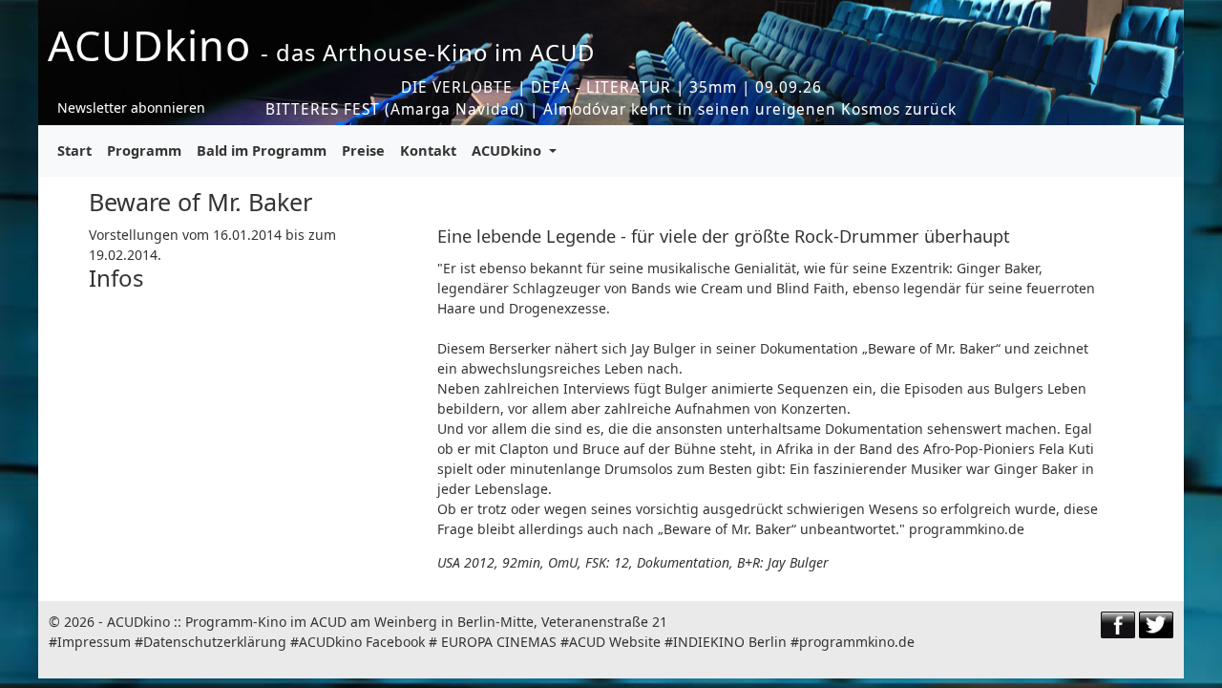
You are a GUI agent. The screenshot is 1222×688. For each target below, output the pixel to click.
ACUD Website (615, 642)
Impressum (94, 642)
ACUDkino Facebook (362, 642)
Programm (144, 150)
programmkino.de (857, 642)
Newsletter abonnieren (131, 107)
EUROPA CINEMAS (498, 642)
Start (74, 150)
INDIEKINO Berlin (730, 642)
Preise (363, 150)
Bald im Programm (262, 150)
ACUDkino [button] (508, 150)
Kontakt (428, 150)
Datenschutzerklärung (214, 642)
